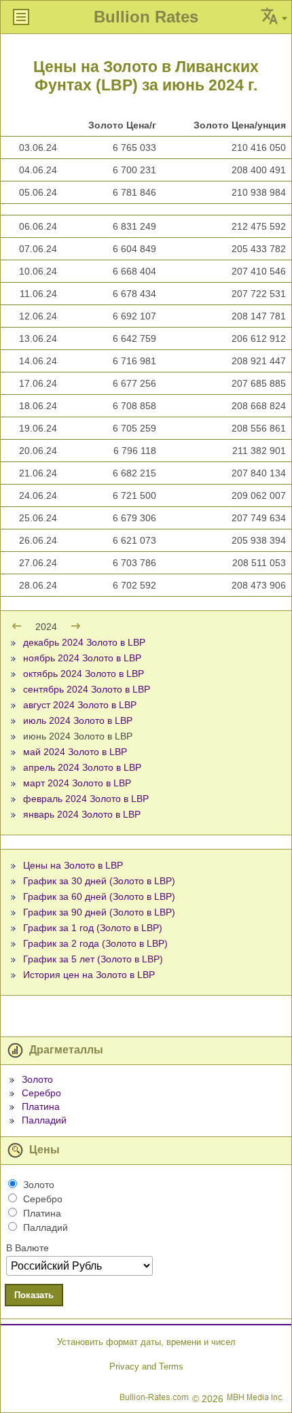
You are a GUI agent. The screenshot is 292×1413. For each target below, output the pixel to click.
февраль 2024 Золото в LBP (86, 798)
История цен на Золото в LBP (89, 974)
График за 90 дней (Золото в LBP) (99, 912)
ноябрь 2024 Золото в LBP (82, 657)
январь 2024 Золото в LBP (82, 814)
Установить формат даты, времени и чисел (146, 1342)
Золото (37, 1079)
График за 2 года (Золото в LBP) (95, 943)
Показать (34, 1295)
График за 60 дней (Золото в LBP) (99, 896)
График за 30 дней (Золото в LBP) (99, 880)
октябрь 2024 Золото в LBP (83, 673)
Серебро (41, 1092)
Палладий (44, 1120)
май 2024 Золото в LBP (75, 751)
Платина (41, 1106)
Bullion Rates (146, 16)
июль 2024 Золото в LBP (77, 720)
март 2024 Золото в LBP (77, 783)
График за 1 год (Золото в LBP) (92, 927)
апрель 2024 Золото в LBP (82, 767)
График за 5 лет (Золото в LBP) (93, 959)
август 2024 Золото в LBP (79, 704)
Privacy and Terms (146, 1366)
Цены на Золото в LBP (73, 865)
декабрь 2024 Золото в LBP (84, 642)
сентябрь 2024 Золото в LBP (86, 689)
